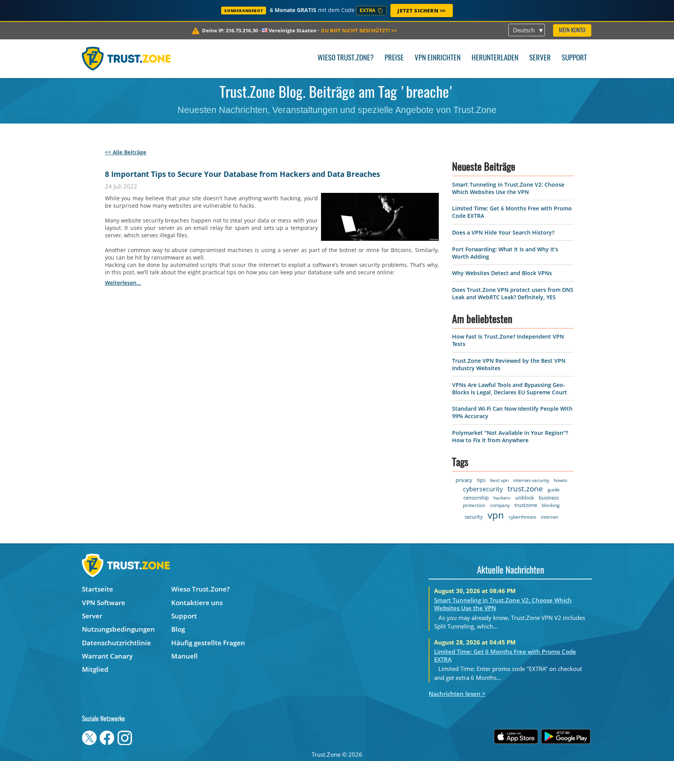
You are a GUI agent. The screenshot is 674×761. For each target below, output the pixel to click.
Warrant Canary (107, 656)
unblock (524, 497)
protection (474, 505)
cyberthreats (522, 517)
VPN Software (103, 602)
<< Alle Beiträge (125, 152)
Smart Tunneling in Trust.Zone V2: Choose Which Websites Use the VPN (508, 188)
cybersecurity (483, 489)
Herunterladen (495, 58)
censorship (476, 497)
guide (554, 489)
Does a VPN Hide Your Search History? (503, 232)
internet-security (531, 480)
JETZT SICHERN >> (421, 10)
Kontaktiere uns (197, 602)
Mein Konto (572, 31)
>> (359, 30)
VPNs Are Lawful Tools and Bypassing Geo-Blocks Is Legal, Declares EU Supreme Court (509, 388)
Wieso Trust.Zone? (345, 58)
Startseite (97, 588)
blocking (551, 505)
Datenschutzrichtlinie (116, 642)
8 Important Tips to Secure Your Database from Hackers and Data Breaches (242, 174)
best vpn (499, 480)
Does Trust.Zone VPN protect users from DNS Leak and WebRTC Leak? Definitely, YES (512, 293)
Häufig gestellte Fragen (208, 642)
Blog (178, 629)
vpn (496, 515)
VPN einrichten (438, 58)
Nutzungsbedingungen (118, 629)
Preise (394, 58)
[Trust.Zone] (126, 58)
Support (574, 58)
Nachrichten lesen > (457, 693)
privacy (464, 480)
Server (540, 58)
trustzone (525, 505)
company (500, 505)
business (549, 497)
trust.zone (525, 489)
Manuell (184, 656)
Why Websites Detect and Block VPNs (502, 273)
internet (549, 517)
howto (560, 480)
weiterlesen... (123, 282)
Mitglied (95, 669)
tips (481, 480)
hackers (502, 497)
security (474, 516)
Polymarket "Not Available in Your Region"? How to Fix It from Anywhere (510, 436)
